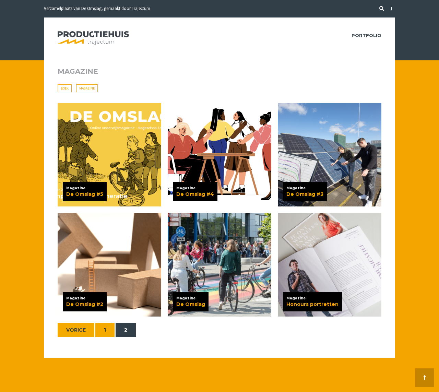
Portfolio (366, 35)
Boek (65, 88)
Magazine (87, 88)
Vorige (76, 330)
